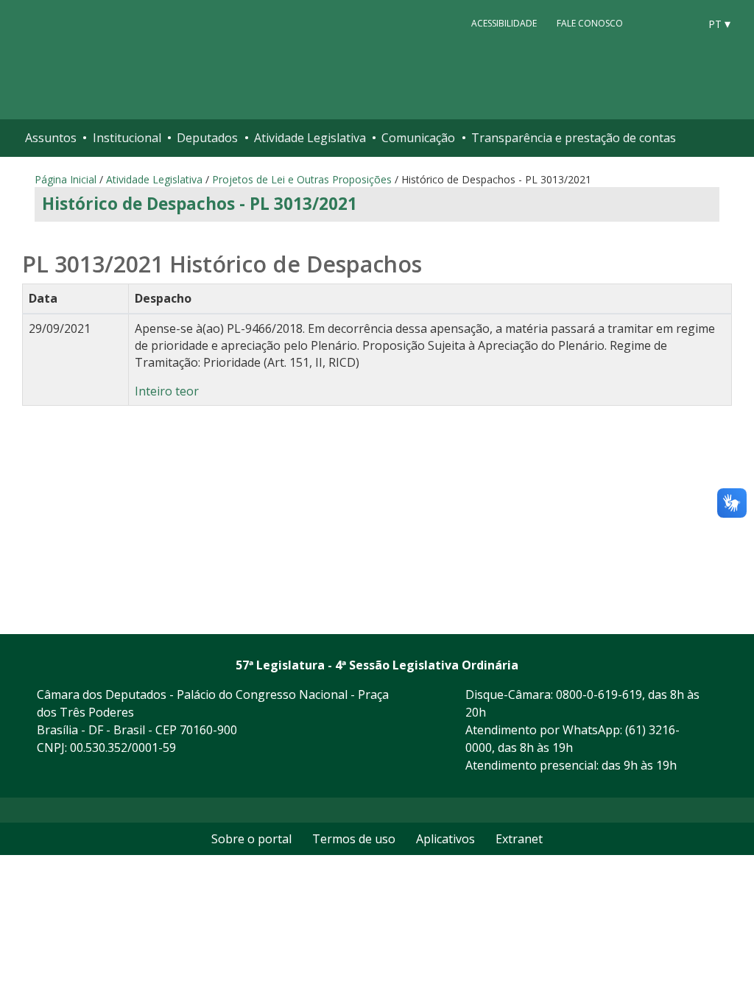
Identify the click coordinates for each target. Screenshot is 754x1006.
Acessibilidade (504, 23)
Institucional (127, 138)
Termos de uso (353, 839)
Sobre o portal (251, 839)
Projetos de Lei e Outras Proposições (302, 179)
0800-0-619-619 (599, 694)
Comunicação (418, 138)
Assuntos (51, 138)
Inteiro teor (167, 391)
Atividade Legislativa (310, 138)
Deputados (207, 138)
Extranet (519, 839)
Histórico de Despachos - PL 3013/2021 (199, 203)
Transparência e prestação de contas (573, 138)
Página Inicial (65, 179)
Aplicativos (445, 839)
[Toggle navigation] (732, 137)
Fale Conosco (590, 23)
